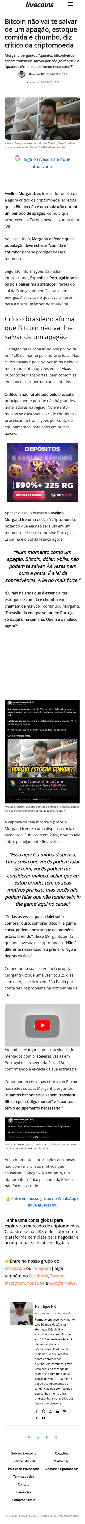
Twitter (57, 1276)
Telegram (42, 1268)
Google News (62, 1283)
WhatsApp (15, 1268)
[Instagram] (50, 1410)
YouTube (35, 1283)
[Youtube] (43, 1417)
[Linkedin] (57, 1410)
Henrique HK (37, 74)
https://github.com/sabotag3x (53, 1313)
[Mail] (64, 1410)
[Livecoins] (40, 4)
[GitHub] (43, 1410)
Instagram (15, 1283)
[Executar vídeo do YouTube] (42, 1025)
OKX (39, 1231)
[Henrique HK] (23, 74)
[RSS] (47, 1438)
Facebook (38, 1276)
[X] (36, 1417)
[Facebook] (36, 1410)
